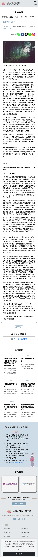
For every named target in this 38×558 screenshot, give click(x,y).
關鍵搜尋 (25, 536)
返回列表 (18, 327)
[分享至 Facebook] (22, 34)
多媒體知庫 (26, 532)
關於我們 (7, 528)
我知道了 (19, 554)
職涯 (16, 17)
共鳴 (25, 17)
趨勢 (11, 17)
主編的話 (5, 17)
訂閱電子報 (19, 503)
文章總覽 (7, 532)
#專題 (5, 29)
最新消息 (25, 528)
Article (32, 17)
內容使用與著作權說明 (16, 462)
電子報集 (7, 536)
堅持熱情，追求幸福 (20, 339)
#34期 (9, 29)
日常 (21, 17)
